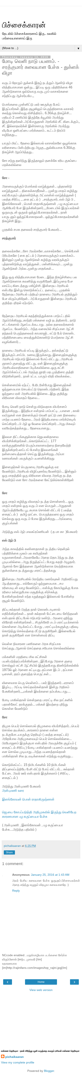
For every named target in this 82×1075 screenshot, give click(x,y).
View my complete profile (17, 1062)
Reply (16, 890)
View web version (41, 990)
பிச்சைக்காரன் (24, 25)
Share (9, 852)
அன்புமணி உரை (13, 790)
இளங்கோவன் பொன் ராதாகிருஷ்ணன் (28, 799)
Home (41, 981)
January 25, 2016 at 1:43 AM (50, 874)
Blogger (49, 1070)
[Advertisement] (41, 11)
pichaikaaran (14, 1056)
